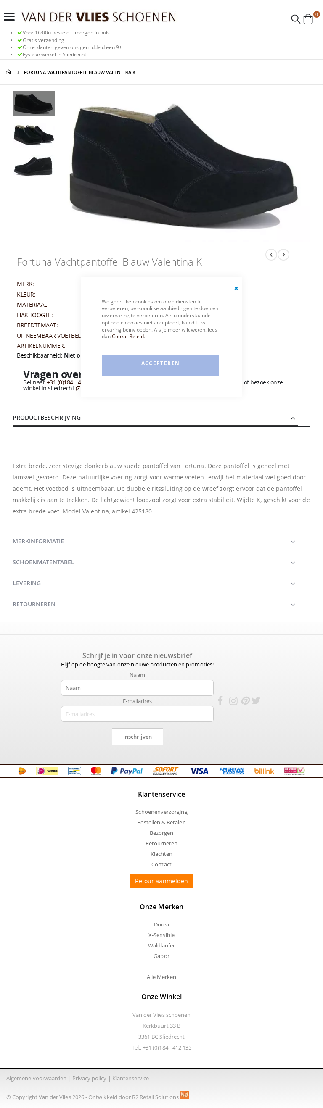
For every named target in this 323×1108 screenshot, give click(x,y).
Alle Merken (162, 977)
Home (9, 72)
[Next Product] (283, 255)
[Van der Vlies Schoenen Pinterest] (245, 702)
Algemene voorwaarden (36, 1078)
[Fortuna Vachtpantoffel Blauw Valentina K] (34, 105)
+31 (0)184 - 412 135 (72, 382)
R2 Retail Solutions (156, 1097)
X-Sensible (161, 935)
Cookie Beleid (128, 336)
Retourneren (162, 843)
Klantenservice (130, 1078)
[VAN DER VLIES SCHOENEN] (99, 16)
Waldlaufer (161, 945)
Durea (161, 924)
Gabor (161, 956)
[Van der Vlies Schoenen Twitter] (256, 702)
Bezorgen (162, 833)
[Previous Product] (271, 255)
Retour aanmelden (161, 881)
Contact (161, 864)
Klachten (162, 854)
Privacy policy (89, 1078)
